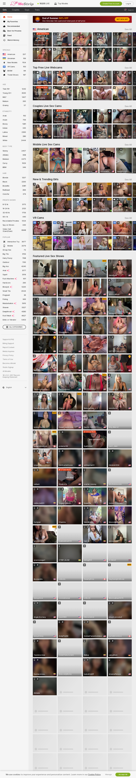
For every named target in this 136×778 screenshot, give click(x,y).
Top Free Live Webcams (47, 67)
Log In (128, 4)
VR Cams (38, 217)
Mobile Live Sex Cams (46, 144)
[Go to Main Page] (21, 3)
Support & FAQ (8, 339)
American (43, 29)
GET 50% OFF (122, 19)
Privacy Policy (8, 355)
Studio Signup (8, 367)
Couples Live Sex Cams (47, 106)
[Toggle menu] (4, 3)
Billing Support (8, 343)
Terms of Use (8, 359)
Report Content (8, 347)
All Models (7, 371)
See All (128, 29)
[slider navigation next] (130, 47)
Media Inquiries (8, 351)
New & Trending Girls (45, 179)
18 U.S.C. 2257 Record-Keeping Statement (11, 376)
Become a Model (9, 363)
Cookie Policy (94, 774)
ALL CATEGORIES (15, 327)
